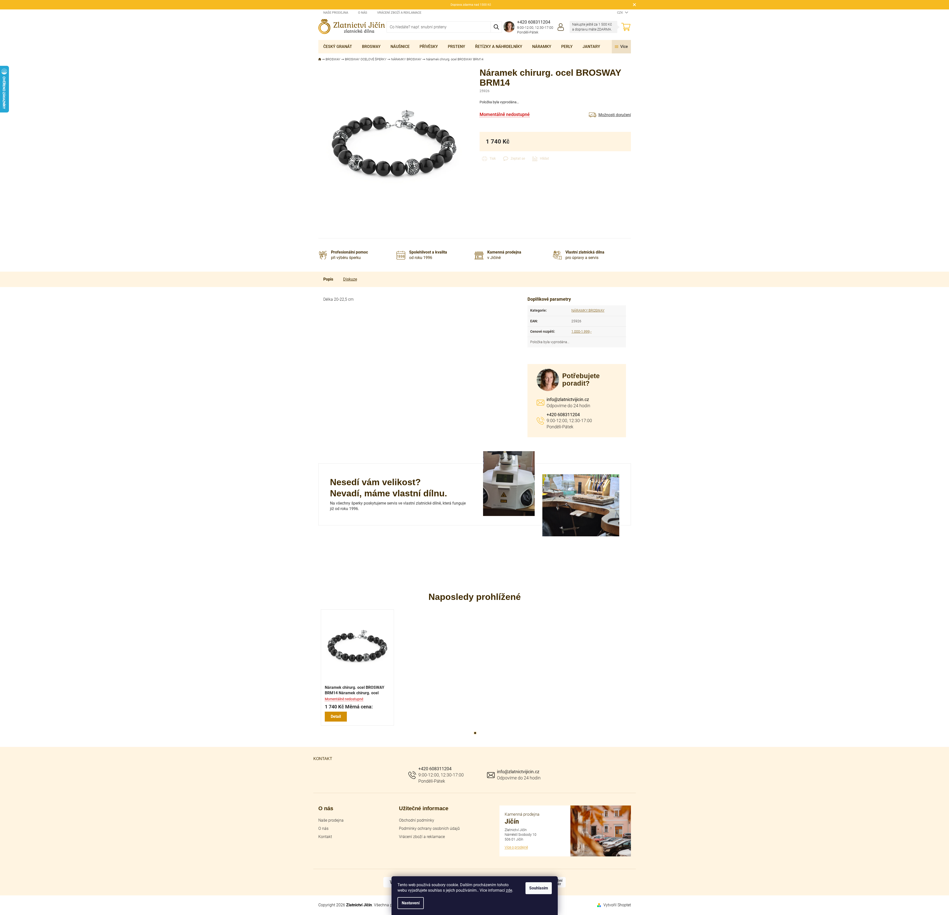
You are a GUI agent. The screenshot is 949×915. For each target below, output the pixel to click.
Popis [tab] (328, 279)
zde (509, 890)
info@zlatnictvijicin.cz (568, 399)
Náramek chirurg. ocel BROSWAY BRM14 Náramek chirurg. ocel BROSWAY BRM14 (354, 690)
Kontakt (325, 836)
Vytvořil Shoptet (617, 905)
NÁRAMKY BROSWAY (587, 310)
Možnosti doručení (614, 114)
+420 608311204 (563, 414)
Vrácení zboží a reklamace (399, 12)
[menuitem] (337, 46)
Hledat (496, 27)
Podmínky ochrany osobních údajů (429, 828)
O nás (362, 12)
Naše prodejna (335, 12)
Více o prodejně (516, 847)
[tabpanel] (357, 667)
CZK (620, 12)
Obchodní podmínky (416, 820)
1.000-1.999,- (581, 331)
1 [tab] (475, 733)
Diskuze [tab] (350, 279)
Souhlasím (538, 888)
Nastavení (411, 903)
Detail (336, 716)
